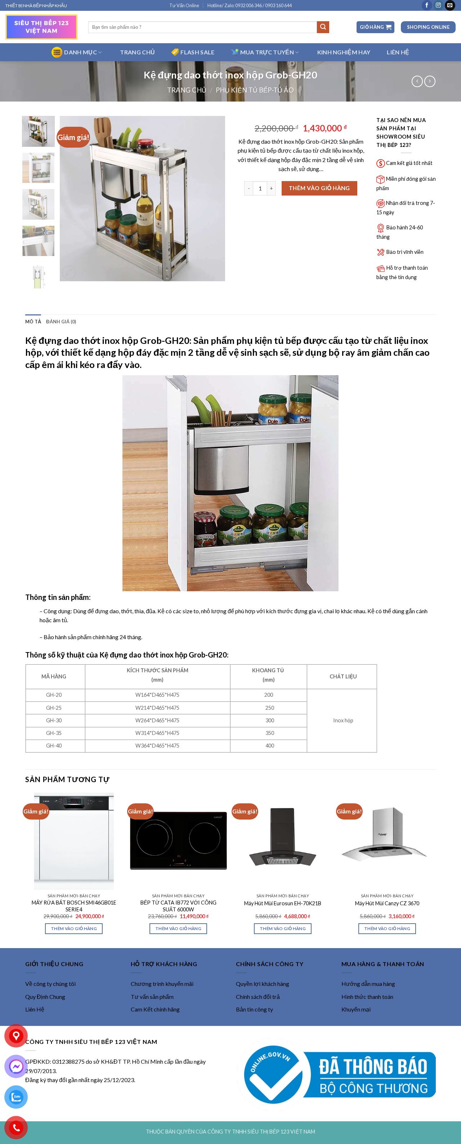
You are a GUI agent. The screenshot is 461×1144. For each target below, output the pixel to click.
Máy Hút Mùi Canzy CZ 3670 (387, 903)
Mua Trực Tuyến (267, 52)
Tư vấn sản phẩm (152, 996)
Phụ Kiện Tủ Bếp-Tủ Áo (255, 90)
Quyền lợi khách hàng (262, 983)
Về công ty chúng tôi (50, 983)
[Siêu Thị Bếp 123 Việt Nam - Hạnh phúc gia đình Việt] (41, 27)
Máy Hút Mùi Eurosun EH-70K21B (282, 903)
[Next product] (417, 81)
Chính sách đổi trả (258, 996)
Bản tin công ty (254, 1009)
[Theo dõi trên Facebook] (427, 5)
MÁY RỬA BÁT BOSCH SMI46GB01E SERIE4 (74, 906)
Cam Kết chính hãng (155, 1009)
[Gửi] (323, 27)
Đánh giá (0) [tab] (61, 321)
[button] (375, 27)
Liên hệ (398, 52)
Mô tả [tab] (33, 321)
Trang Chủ (137, 52)
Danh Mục (80, 52)
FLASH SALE (197, 52)
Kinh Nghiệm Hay (344, 52)
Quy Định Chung (45, 996)
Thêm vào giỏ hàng (319, 188)
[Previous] (72, 198)
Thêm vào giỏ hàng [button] (74, 928)
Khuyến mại (356, 1009)
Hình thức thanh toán (367, 996)
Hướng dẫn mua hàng (368, 983)
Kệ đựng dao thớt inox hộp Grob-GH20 (107, 340)
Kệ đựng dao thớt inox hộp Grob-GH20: (164, 654)
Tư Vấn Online (184, 5)
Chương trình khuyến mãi (162, 983)
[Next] (212, 198)
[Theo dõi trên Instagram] (438, 5)
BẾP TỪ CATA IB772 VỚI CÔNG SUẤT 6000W (178, 906)
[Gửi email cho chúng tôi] (450, 5)
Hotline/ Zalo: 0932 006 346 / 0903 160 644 (249, 5)
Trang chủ (186, 90)
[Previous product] (429, 81)
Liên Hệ (34, 1009)
